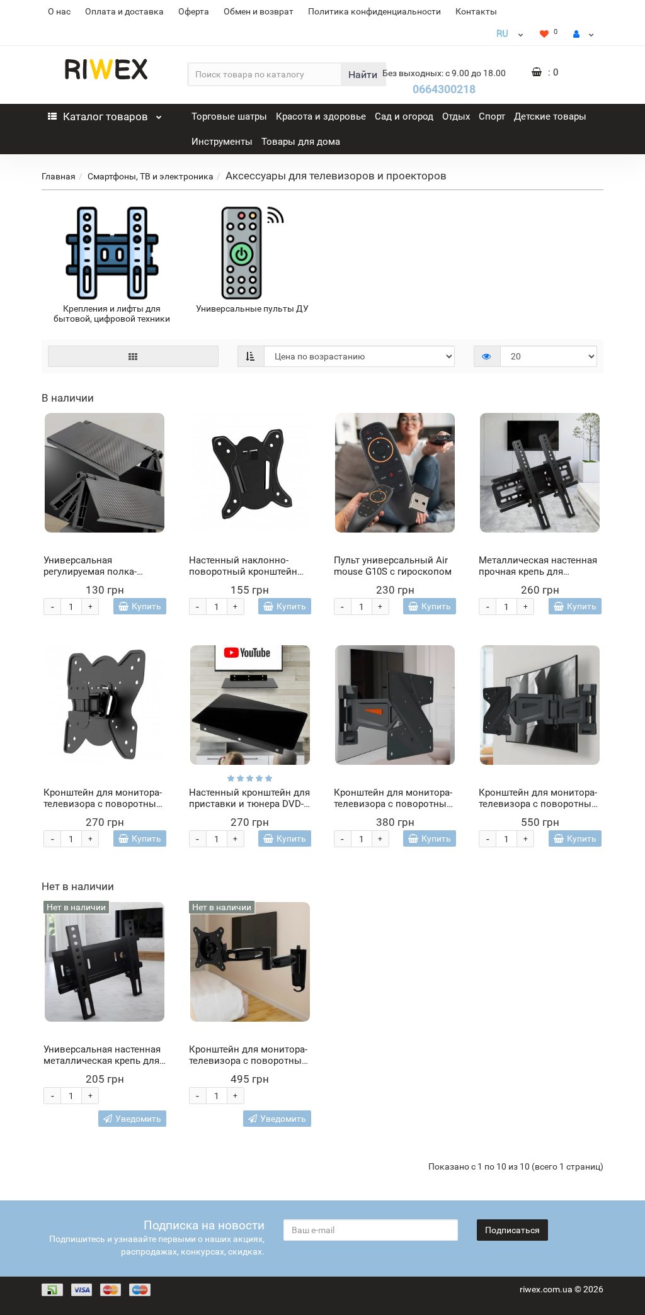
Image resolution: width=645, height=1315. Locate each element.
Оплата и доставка (124, 11)
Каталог (105, 116)
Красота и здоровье (321, 116)
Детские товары (550, 116)
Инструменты (222, 141)
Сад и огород (404, 116)
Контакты (476, 11)
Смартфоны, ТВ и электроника (151, 176)
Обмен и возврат (259, 11)
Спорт (492, 116)
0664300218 (444, 89)
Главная (59, 176)
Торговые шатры (229, 116)
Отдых (456, 116)
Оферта (193, 11)
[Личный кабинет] (583, 34)
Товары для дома (300, 141)
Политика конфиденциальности (374, 11)
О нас (59, 11)
